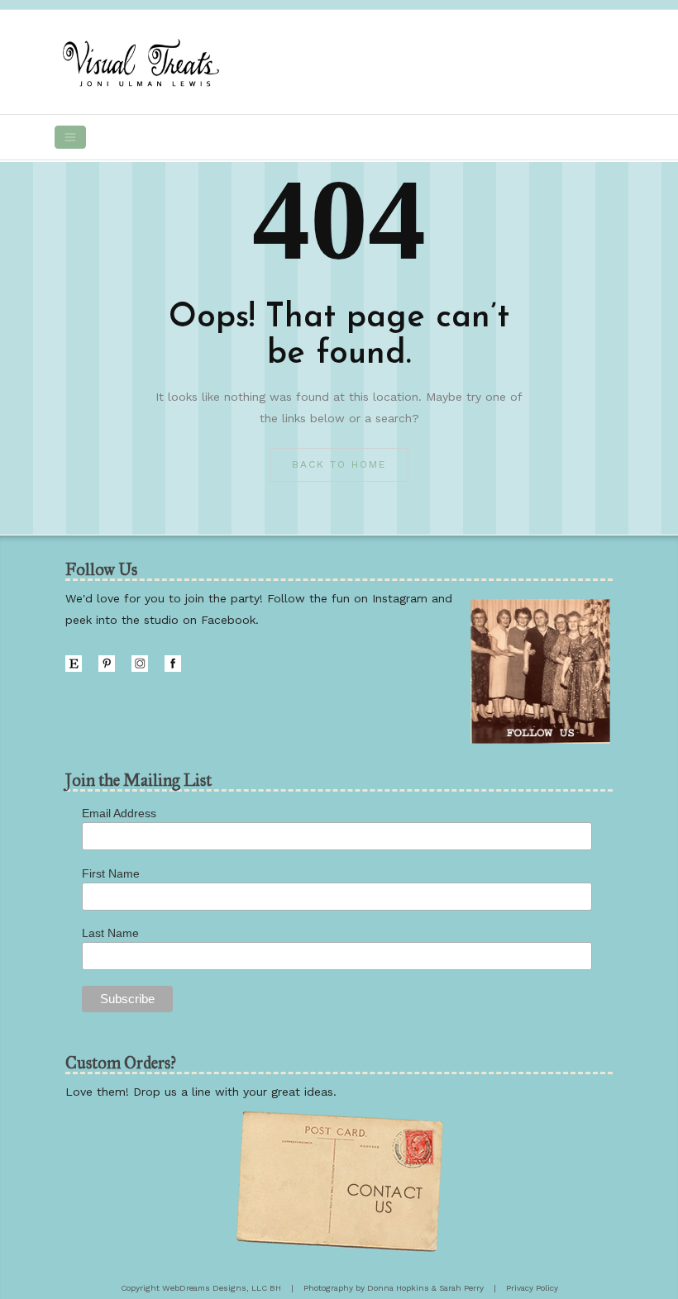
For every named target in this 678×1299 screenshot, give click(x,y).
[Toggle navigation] (70, 137)
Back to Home (339, 464)
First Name (111, 873)
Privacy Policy (532, 1287)
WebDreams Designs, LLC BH (221, 1287)
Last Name (110, 933)
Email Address (119, 813)
